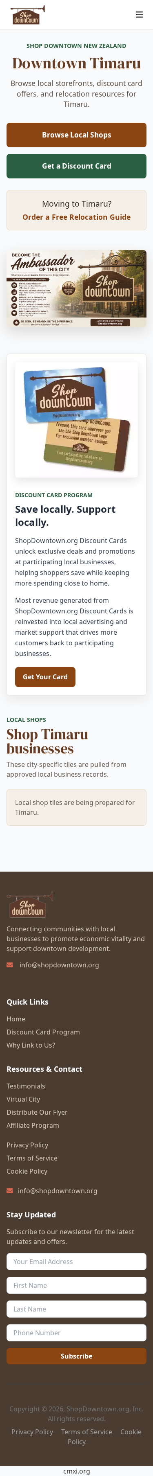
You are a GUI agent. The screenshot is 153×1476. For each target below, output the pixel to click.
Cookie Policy (27, 1171)
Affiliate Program (33, 1125)
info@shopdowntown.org (59, 964)
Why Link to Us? (31, 1045)
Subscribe (76, 1356)
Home (16, 1018)
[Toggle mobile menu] (139, 15)
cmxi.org (76, 1471)
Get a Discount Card (76, 166)
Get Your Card (45, 676)
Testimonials (26, 1086)
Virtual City (23, 1099)
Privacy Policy (27, 1144)
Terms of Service (32, 1158)
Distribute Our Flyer (37, 1112)
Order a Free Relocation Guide (76, 217)
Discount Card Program (43, 1032)
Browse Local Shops (76, 135)
